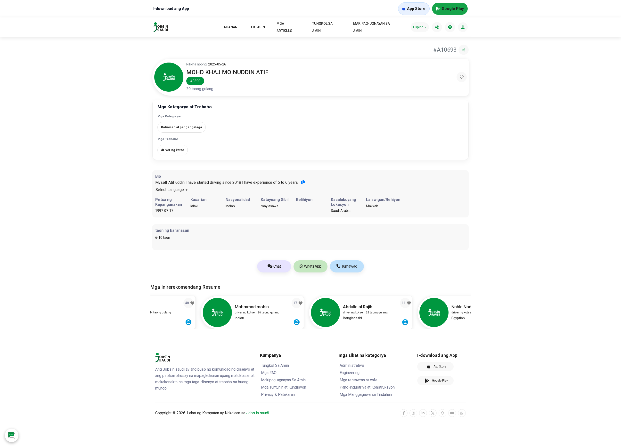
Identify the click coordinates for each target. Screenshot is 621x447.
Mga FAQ (269, 372)
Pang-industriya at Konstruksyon (367, 387)
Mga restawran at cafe (358, 380)
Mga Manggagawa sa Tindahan (366, 394)
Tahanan (229, 27)
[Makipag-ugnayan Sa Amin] (11, 435)
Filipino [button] (418, 27)
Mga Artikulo (284, 27)
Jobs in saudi (257, 413)
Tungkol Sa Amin (322, 27)
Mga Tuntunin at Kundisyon (283, 387)
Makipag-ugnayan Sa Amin (371, 27)
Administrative (352, 365)
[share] (437, 27)
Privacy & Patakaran (278, 394)
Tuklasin (257, 27)
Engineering (350, 372)
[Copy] (303, 182)
